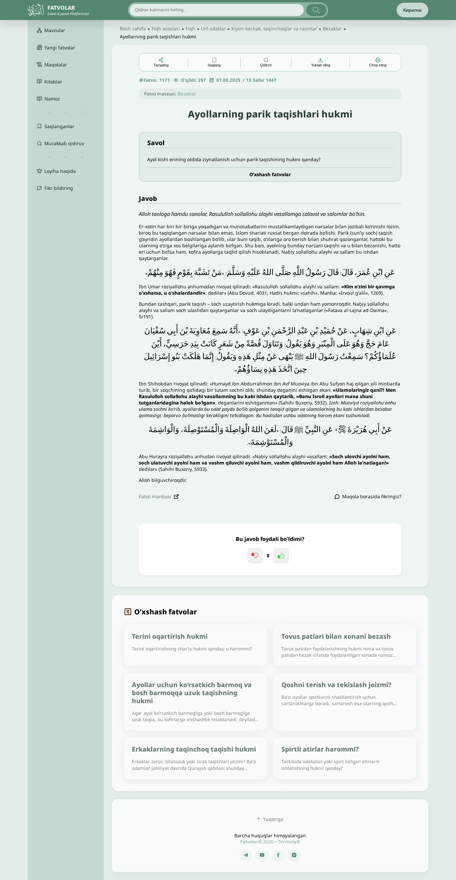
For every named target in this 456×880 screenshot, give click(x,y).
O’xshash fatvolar (270, 174)
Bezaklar (332, 28)
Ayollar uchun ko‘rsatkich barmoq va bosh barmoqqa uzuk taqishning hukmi (192, 692)
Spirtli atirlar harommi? (320, 749)
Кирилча (412, 10)
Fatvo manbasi (155, 496)
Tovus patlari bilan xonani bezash (336, 636)
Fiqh (190, 28)
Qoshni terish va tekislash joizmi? (336, 684)
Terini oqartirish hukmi (170, 636)
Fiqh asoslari (166, 28)
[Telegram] (246, 855)
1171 (164, 80)
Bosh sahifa (133, 28)
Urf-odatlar (213, 28)
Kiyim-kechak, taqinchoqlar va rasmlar (274, 28)
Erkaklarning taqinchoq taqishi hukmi (194, 749)
